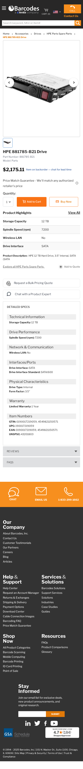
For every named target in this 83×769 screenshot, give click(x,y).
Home (6, 33)
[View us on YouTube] (54, 725)
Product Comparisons (55, 647)
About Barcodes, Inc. (15, 533)
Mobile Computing (14, 656)
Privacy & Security (36, 753)
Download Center (13, 611)
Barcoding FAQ (12, 620)
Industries (48, 602)
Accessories (22, 33)
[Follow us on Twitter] (37, 725)
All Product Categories (16, 647)
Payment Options (13, 606)
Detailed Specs (18, 306)
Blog (5, 556)
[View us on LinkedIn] (27, 725)
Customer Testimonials (17, 542)
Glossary (47, 651)
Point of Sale (10, 670)
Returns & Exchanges (16, 597)
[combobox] (41, 23)
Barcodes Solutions (53, 588)
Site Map (20, 753)
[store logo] (23, 9)
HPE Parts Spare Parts (59, 33)
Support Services (52, 592)
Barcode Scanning (14, 652)
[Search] (78, 23)
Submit (55, 714)
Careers (8, 552)
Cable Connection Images (18, 616)
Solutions (47, 597)
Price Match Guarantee (17, 625)
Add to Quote (72, 266)
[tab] (41, 305)
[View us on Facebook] (45, 725)
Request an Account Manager (21, 592)
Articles (7, 561)
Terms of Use (55, 753)
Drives (38, 33)
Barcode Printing (13, 661)
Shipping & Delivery (15, 602)
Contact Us (71, 16)
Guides (46, 611)
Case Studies (50, 606)
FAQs (10, 462)
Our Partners (11, 547)
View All (74, 213)
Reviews (13, 451)
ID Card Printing (12, 666)
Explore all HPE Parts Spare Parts (23, 266)
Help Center (10, 588)
